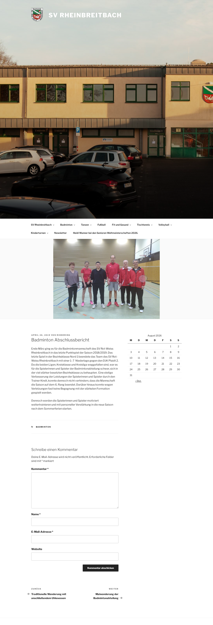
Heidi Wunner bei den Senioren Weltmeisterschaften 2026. (105, 232)
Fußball (102, 224)
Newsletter (60, 232)
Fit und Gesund (120, 224)
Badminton (66, 224)
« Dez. (138, 380)
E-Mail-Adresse (42, 531)
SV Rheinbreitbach (85, 15)
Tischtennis (143, 224)
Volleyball (163, 224)
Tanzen (85, 224)
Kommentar (40, 469)
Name (36, 514)
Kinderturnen (38, 232)
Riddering (63, 335)
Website (36, 549)
